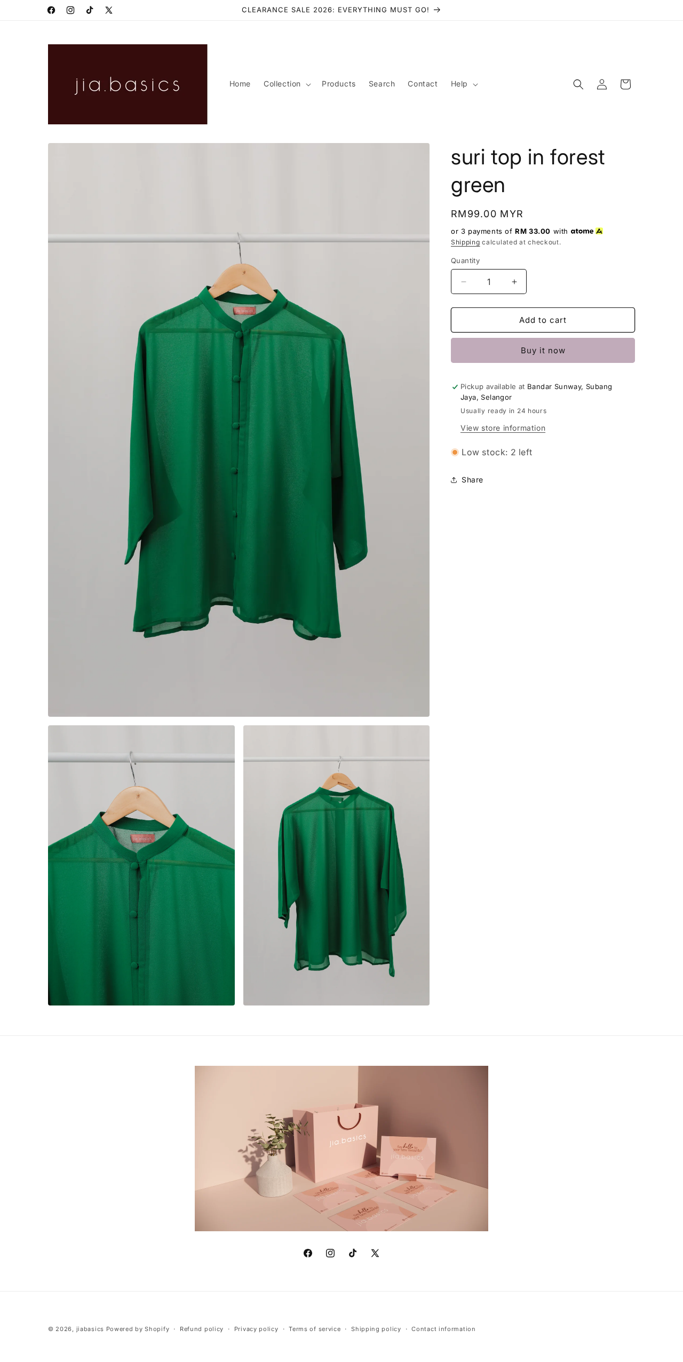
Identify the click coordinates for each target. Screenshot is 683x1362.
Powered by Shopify (138, 1329)
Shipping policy (376, 1328)
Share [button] (472, 479)
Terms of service (314, 1328)
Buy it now (543, 350)
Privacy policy (256, 1328)
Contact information (443, 1328)
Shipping (465, 242)
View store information (502, 427)
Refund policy (202, 1328)
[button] (286, 84)
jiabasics (90, 1329)
